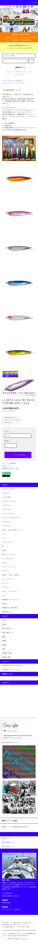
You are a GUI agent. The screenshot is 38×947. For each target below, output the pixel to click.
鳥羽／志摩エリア (7, 628)
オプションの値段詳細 (9, 463)
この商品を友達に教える (9, 417)
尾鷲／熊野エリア (7, 632)
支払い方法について (7, 922)
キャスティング (17, 72)
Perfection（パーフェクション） (12, 669)
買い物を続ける (7, 422)
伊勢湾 (4, 624)
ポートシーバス (19, 74)
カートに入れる (20, 455)
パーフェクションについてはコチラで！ (20, 48)
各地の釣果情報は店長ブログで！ (20, 45)
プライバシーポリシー (23, 924)
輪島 (3, 636)
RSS (24, 927)
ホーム (4, 80)
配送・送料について (19, 922)
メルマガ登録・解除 (7, 927)
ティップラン (28, 72)
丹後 (3, 649)
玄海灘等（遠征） (7, 653)
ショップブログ (18, 927)
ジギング (8, 72)
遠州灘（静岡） (7, 657)
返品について (6, 466)
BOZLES (19, 80)
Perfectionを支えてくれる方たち (12, 665)
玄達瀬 (4, 645)
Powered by (4, 939)
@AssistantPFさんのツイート (11, 742)
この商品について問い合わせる (11, 420)
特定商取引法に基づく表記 (10, 468)
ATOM (27, 927)
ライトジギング (20, 83)
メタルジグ (11, 80)
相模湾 (4, 640)
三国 (3, 620)
